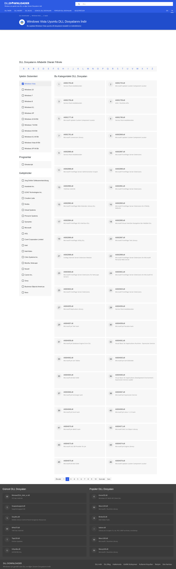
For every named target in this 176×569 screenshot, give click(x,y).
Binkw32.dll (103, 517)
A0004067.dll (120, 392)
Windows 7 (29, 95)
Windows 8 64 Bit (31, 131)
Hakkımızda (117, 564)
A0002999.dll (120, 255)
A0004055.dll (68, 306)
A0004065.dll (120, 375)
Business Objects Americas (34, 286)
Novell (27, 269)
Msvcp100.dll (103, 549)
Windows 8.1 (29, 107)
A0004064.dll (68, 375)
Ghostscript (29, 164)
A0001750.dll (68, 83)
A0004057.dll (68, 323)
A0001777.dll (68, 117)
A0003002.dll (68, 289)
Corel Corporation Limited (34, 239)
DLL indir (8, 11)
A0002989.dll (120, 169)
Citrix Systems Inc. (31, 257)
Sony (26, 281)
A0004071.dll (120, 426)
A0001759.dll (120, 100)
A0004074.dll (120, 443)
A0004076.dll (120, 461)
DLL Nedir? (18, 11)
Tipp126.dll (16, 538)
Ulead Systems (30, 210)
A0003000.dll (68, 272)
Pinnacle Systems (31, 216)
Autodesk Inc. (29, 186)
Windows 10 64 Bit (31, 119)
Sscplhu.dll (16, 517)
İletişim (158, 564)
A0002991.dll (120, 186)
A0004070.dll (68, 426)
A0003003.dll (120, 289)
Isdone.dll (102, 527)
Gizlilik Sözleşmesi (130, 564)
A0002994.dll (68, 220)
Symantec (28, 222)
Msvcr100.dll (103, 538)
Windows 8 (29, 101)
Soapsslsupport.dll (18, 506)
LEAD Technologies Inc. (33, 192)
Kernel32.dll (103, 495)
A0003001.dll (120, 272)
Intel (26, 245)
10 (95, 479)
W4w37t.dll (16, 527)
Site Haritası (167, 564)
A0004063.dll (120, 358)
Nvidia (27, 204)
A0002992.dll (68, 203)
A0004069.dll (120, 409)
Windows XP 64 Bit (32, 148)
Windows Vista (30, 84)
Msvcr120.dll (103, 506)
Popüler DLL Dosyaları (63, 11)
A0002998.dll (68, 255)
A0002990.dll (68, 186)
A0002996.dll (68, 237)
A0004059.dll (68, 340)
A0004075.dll (68, 461)
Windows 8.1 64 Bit (32, 137)
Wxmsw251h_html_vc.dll (21, 495)
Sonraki (102, 479)
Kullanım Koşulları (146, 564)
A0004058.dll (120, 323)
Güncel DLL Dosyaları (43, 11)
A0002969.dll (120, 134)
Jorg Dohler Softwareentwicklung (37, 180)
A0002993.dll (120, 203)
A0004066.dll (68, 392)
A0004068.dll (68, 409)
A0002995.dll (120, 220)
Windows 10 (29, 90)
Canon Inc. (28, 275)
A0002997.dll (120, 237)
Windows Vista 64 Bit (32, 143)
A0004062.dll (68, 358)
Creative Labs (30, 198)
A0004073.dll (68, 443)
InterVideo (28, 251)
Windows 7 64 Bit (31, 125)
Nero (26, 292)
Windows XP (29, 113)
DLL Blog (28, 11)
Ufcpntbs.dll (16, 549)
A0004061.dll (120, 340)
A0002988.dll (68, 169)
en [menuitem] (167, 11)
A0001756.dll (68, 100)
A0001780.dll (120, 117)
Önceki (58, 479)
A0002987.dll (120, 152)
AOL (26, 233)
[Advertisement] (88, 44)
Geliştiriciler (80, 11)
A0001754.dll (120, 83)
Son (108, 479)
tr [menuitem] (172, 11)
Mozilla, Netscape (31, 263)
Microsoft (28, 228)
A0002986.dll (68, 152)
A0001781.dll (68, 134)
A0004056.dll (120, 306)
